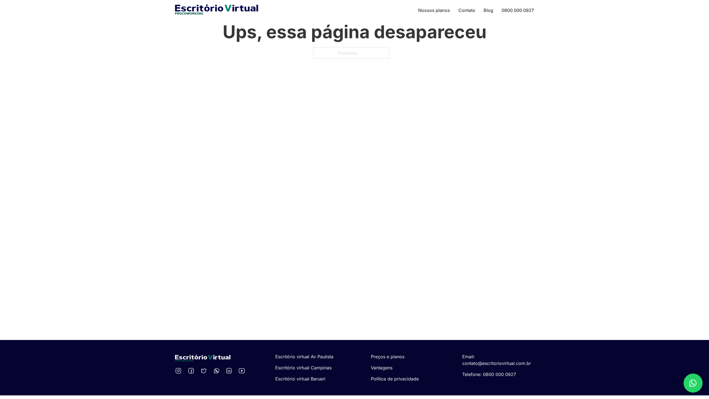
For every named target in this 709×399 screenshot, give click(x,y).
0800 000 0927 (518, 10)
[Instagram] (179, 370)
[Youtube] (242, 370)
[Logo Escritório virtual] (216, 10)
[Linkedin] (230, 370)
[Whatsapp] (217, 370)
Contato (466, 10)
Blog (488, 10)
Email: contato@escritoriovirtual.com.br (496, 360)
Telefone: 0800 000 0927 (489, 374)
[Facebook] (192, 370)
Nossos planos (434, 10)
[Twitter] (205, 370)
